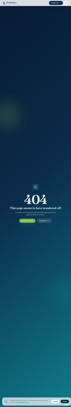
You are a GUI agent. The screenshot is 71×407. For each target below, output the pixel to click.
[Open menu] (66, 3)
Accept (64, 401)
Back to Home (28, 221)
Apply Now (54, 3)
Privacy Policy (24, 402)
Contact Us (43, 221)
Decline (55, 401)
